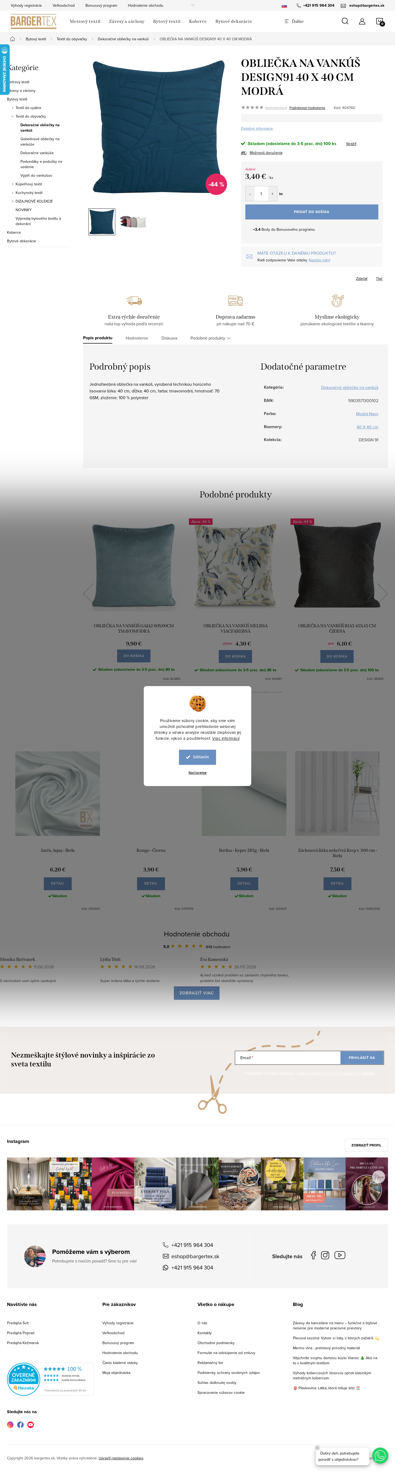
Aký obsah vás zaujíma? (233, 728)
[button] (380, 1456)
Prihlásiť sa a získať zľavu (249, 783)
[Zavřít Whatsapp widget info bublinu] (317, 1448)
